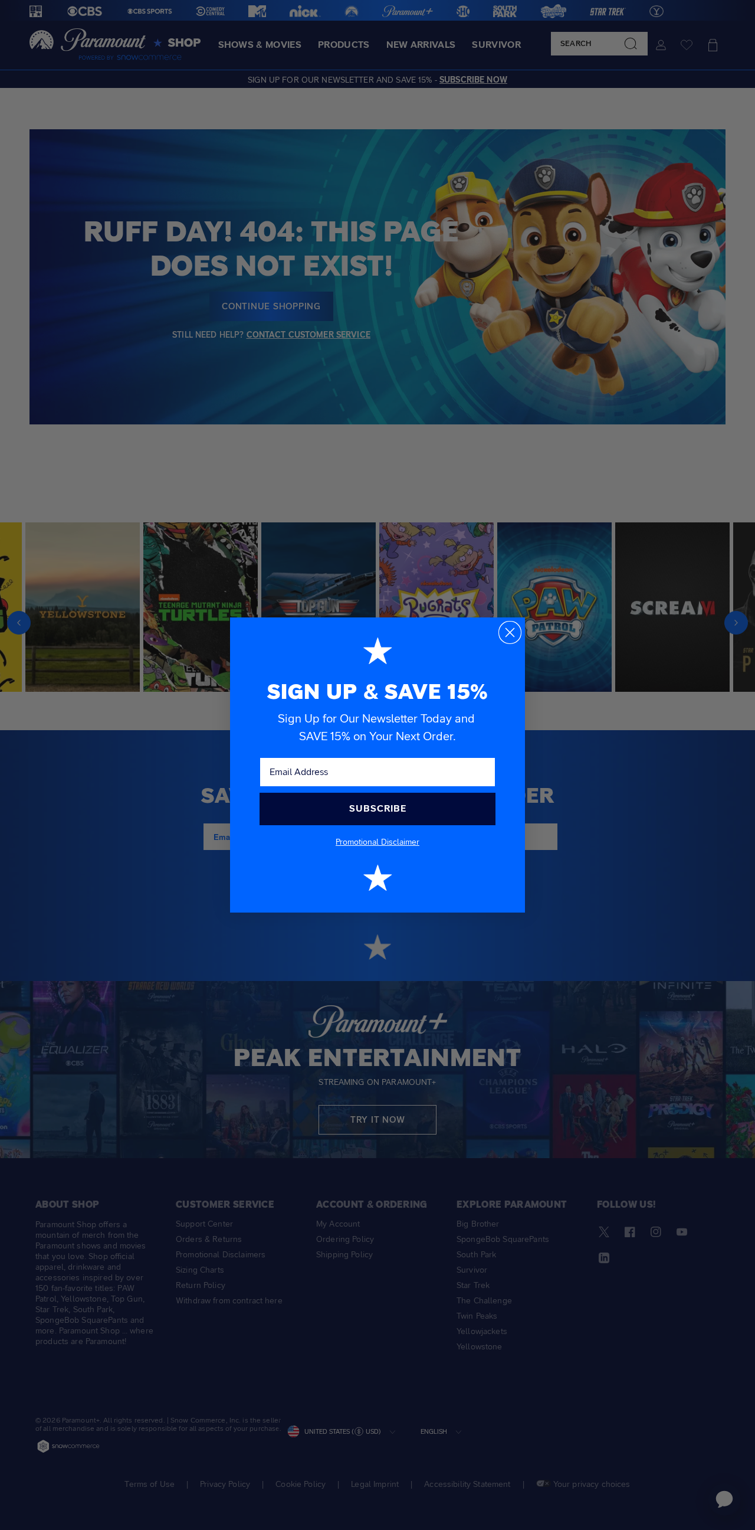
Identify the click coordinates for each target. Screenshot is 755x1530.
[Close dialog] (510, 632)
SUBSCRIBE (377, 808)
